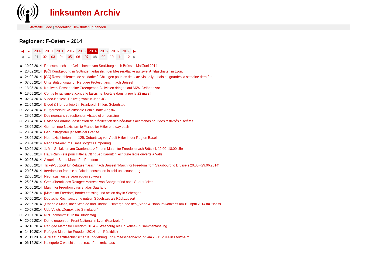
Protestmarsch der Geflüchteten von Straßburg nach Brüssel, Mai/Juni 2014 (100, 66)
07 (87, 57)
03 (53, 57)
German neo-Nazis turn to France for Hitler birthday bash (86, 126)
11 (120, 57)
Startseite (36, 27)
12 (128, 57)
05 (70, 57)
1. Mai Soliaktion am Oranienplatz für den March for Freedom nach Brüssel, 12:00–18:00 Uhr (113, 149)
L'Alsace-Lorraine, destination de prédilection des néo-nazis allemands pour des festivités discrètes (118, 121)
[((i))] (27, 21)
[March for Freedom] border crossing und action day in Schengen (92, 193)
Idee (48, 27)
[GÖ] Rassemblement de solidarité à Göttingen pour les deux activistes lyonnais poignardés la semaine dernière (128, 77)
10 (112, 57)
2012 (71, 51)
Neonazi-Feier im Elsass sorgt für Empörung (77, 143)
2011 (60, 51)
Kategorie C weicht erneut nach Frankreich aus (79, 243)
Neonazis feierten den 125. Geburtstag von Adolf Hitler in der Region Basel (100, 137)
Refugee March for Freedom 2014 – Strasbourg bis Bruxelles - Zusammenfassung (105, 226)
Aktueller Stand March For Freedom (71, 160)
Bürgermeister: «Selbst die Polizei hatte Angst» (79, 110)
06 (78, 57)
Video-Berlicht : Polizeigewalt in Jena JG (75, 99)
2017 (126, 51)
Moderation (63, 27)
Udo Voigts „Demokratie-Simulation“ (71, 209)
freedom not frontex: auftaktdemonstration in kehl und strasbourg (92, 171)
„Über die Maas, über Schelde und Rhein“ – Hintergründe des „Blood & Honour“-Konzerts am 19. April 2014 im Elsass (132, 204)
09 (103, 57)
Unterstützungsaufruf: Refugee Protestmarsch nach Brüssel (88, 82)
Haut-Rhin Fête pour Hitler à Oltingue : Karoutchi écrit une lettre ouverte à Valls (103, 154)
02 (45, 57)
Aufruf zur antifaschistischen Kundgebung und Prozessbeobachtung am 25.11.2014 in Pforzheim (116, 237)
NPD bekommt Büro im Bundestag (70, 215)
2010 (49, 51)
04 (62, 57)
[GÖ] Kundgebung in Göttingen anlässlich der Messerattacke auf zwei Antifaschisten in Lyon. (113, 71)
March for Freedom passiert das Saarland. (75, 187)
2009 (38, 51)
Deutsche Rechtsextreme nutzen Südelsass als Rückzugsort (89, 198)
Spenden (99, 27)
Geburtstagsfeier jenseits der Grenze (71, 132)
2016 (115, 51)
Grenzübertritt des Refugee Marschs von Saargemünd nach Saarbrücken (99, 182)
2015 (104, 51)
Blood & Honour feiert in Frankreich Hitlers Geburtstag (84, 104)
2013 (82, 51)
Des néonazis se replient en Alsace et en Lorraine (81, 115)
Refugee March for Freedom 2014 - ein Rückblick (81, 231)
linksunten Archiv (85, 12)
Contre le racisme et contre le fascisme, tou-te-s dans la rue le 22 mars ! (97, 93)
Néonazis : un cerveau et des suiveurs (73, 176)
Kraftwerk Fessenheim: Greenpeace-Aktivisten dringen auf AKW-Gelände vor (102, 88)
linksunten (82, 27)
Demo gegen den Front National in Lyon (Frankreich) (83, 220)
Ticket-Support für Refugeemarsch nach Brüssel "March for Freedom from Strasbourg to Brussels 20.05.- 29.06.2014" (132, 165)
